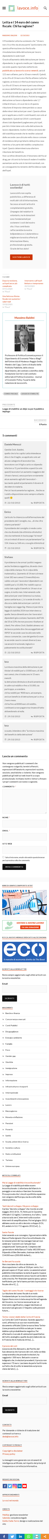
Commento (9, 786)
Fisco (7, 1050)
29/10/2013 (13, 716)
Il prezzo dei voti (9, 1346)
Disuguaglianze (11, 1031)
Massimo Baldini (9, 35)
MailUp (5, 1515)
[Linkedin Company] (19, 1486)
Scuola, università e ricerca (16, 1142)
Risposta (39, 503)
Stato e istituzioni (13, 1154)
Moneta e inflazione (14, 1117)
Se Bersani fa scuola (11, 1261)
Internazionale (11, 1093)
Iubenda (6, 1518)
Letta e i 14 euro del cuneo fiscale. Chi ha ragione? (20, 24)
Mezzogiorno (11, 1111)
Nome (6, 817)
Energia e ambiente (13, 1038)
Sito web (7, 844)
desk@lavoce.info (10, 1436)
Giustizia (9, 1062)
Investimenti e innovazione (17, 1099)
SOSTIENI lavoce (21, 257)
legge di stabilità (30, 394)
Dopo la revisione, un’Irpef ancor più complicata (9, 283)
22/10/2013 (25, 35)
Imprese (9, 1074)
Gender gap (10, 1056)
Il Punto (43, 424)
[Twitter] (10, 1486)
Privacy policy (8, 1454)
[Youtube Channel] (24, 1486)
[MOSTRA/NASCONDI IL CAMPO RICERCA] (45, 8)
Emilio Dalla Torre (10, 1521)
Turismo (9, 1160)
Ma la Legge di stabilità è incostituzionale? (21, 1182)
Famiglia (8, 1044)
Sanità (8, 1135)
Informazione (11, 1080)
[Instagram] (15, 1486)
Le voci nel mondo (10, 1500)
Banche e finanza (12, 1013)
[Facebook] (5, 1486)
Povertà (9, 1129)
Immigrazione (11, 1068)
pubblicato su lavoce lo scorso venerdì (20, 70)
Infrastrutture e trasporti (16, 1086)
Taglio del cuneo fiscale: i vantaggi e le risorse (23, 1290)
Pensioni (9, 1123)
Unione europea (12, 1166)
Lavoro (8, 1105)
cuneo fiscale (11, 394)
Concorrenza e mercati (15, 1019)
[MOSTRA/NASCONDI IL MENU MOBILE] (4, 8)
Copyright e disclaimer (12, 1451)
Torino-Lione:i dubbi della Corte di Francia (21, 1317)
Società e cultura (12, 1148)
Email (6, 831)
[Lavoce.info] (24, 8)
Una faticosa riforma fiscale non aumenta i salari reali (11, 299)
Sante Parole (8, 1232)
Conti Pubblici (11, 1025)
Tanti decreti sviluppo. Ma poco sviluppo (20, 1206)
